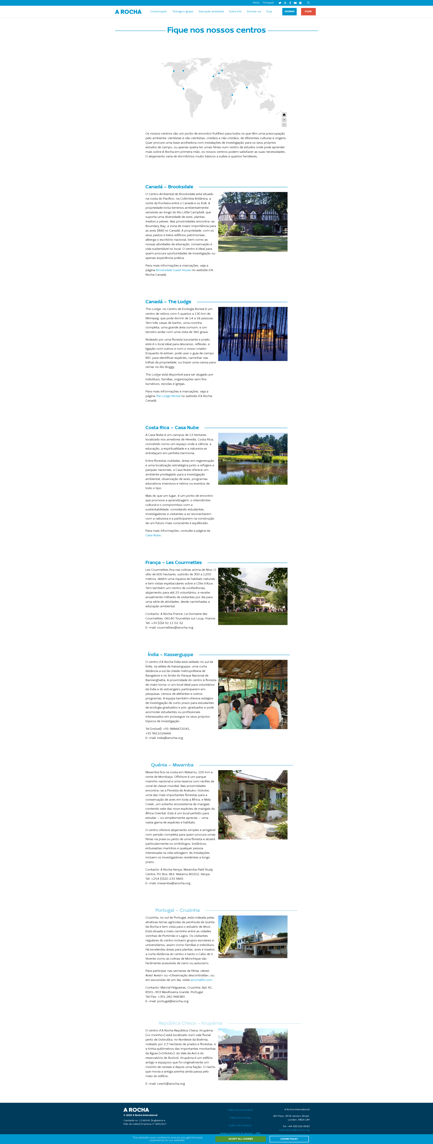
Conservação (158, 11)
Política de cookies (240, 1118)
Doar (269, 11)
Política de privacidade (240, 1110)
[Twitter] (279, 2)
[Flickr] (300, 2)
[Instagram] (285, 2)
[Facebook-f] (290, 2)
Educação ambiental (211, 11)
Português (268, 3)
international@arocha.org (294, 1130)
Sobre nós (235, 11)
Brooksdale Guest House (173, 270)
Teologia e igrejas (182, 11)
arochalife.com (201, 980)
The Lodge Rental (168, 396)
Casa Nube (153, 535)
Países (256, 3)
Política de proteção (240, 1126)
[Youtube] (295, 2)
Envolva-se (254, 11)
